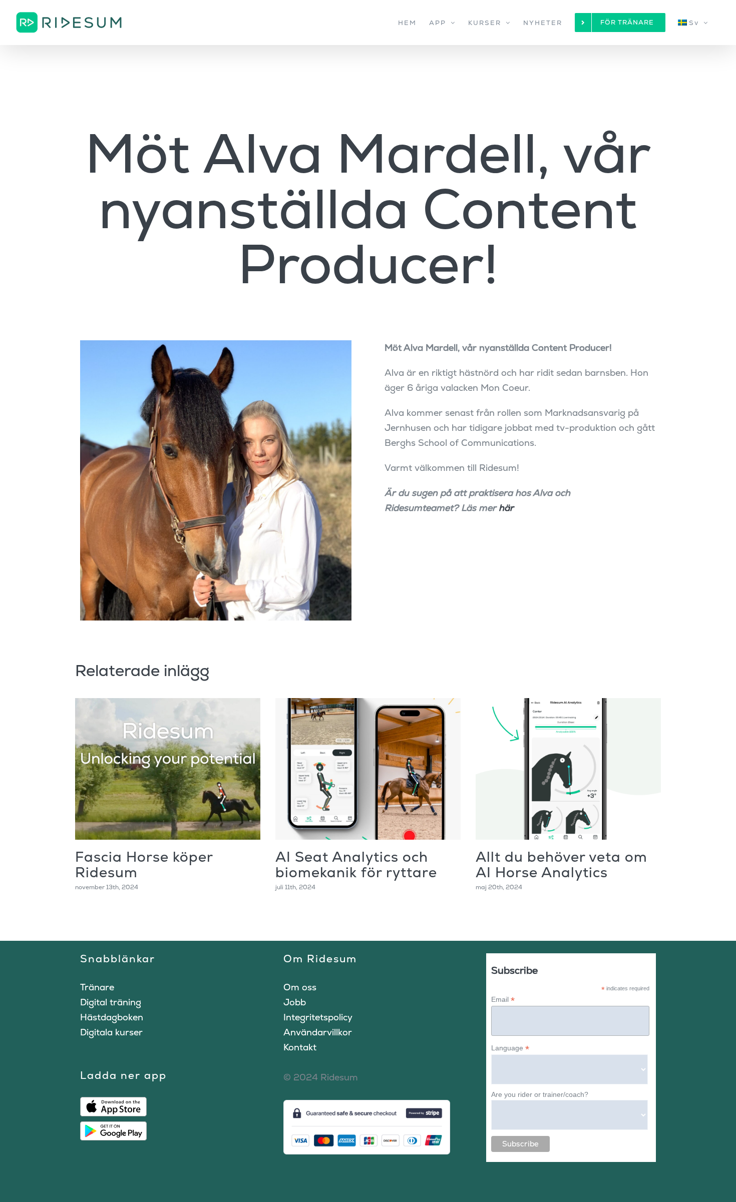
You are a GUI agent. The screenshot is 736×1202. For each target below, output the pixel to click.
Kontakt (299, 1047)
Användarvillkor (317, 1032)
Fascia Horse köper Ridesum (144, 864)
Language (510, 1048)
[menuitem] (693, 22)
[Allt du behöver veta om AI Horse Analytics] (568, 769)
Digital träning (110, 1002)
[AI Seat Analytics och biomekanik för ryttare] (368, 769)
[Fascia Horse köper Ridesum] (167, 769)
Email (503, 999)
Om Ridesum (320, 958)
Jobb (294, 1002)
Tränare (97, 987)
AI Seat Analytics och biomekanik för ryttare (356, 864)
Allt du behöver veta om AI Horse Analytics (561, 864)
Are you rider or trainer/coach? (539, 1094)
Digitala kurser (111, 1032)
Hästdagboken (111, 1017)
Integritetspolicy (317, 1017)
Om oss (299, 987)
